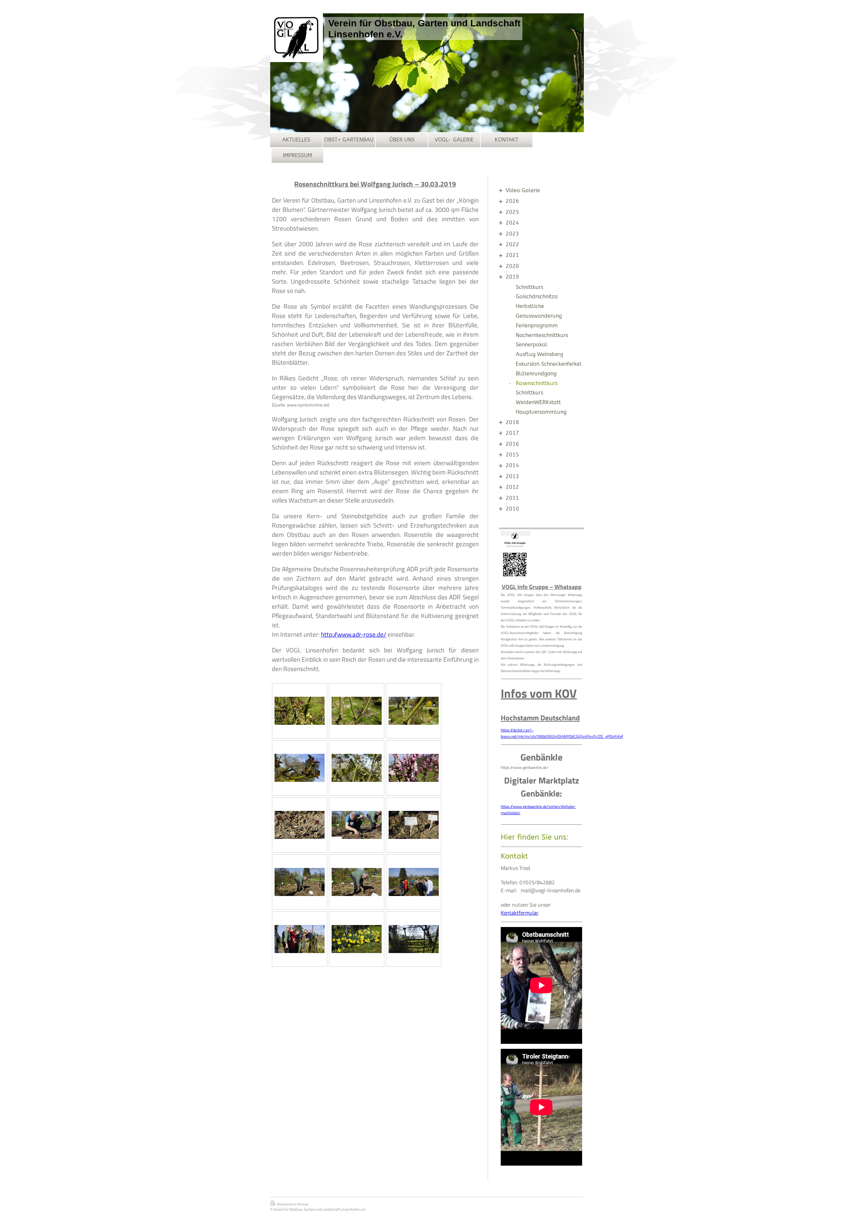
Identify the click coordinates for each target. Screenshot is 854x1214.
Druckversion (285, 1204)
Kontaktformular (519, 913)
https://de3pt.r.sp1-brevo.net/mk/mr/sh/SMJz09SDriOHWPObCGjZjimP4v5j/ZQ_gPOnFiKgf (562, 733)
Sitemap (302, 1204)
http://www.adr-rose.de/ (353, 634)
